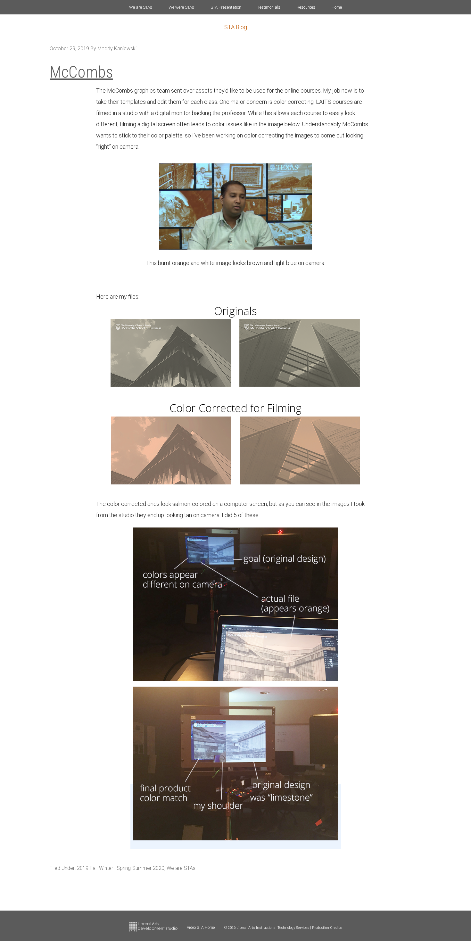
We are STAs (181, 868)
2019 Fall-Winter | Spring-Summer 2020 (120, 868)
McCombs (81, 72)
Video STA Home (201, 927)
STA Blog (235, 27)
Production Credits (327, 928)
